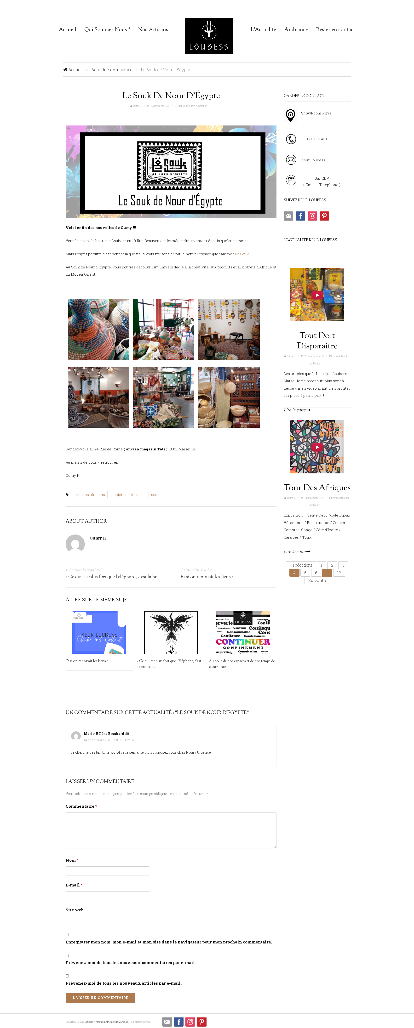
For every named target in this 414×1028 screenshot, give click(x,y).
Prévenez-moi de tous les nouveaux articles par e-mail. (124, 983)
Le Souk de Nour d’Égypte (171, 96)
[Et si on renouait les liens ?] (99, 632)
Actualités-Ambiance (111, 69)
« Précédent (301, 565)
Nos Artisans (153, 30)
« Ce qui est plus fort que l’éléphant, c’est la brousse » (118, 577)
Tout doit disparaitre (317, 341)
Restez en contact (335, 30)
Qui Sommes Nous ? (107, 30)
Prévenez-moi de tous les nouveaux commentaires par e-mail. (131, 962)
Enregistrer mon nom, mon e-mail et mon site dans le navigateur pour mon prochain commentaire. (169, 942)
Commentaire (81, 806)
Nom (72, 860)
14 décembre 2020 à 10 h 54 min (109, 740)
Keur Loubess (313, 160)
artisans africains (90, 494)
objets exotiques (128, 494)
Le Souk (242, 253)
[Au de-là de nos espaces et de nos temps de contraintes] (242, 632)
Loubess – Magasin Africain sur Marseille (209, 36)
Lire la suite (295, 410)
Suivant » (317, 580)
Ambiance (296, 30)
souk (155, 494)
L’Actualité (263, 30)
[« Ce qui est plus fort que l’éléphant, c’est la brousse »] (171, 632)
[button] (288, 218)
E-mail (74, 885)
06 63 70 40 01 (318, 138)
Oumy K (137, 106)
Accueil (67, 30)
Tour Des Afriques (317, 488)
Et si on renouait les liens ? (207, 577)
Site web (75, 910)
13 (339, 572)
